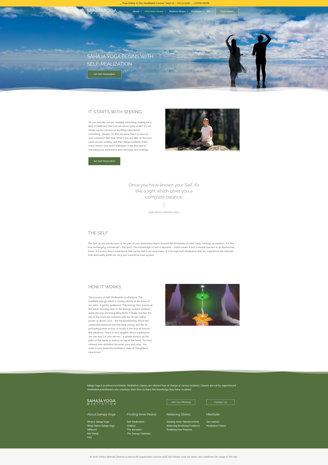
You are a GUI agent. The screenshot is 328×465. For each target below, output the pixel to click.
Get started (212, 421)
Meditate (196, 11)
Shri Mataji (92, 433)
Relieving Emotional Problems (183, 425)
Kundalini (93, 301)
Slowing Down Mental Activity (183, 421)
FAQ (89, 437)
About (136, 11)
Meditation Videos (216, 425)
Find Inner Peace (154, 11)
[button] (227, 11)
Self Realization (135, 421)
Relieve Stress (177, 11)
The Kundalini (134, 429)
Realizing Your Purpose (179, 429)
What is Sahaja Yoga (98, 421)
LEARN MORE (201, 3)
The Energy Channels (139, 433)
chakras (145, 309)
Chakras (131, 425)
